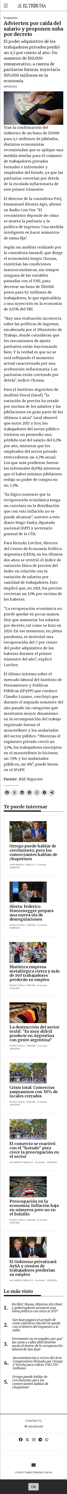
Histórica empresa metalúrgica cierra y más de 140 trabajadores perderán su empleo (34, 973)
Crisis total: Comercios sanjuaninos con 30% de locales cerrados (33, 1092)
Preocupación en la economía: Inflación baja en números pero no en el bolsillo (34, 1208)
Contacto (33, 1420)
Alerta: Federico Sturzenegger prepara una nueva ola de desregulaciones (31, 913)
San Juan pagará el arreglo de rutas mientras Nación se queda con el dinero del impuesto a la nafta (36, 1325)
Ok (33, 1487)
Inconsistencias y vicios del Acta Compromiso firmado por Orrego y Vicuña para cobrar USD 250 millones (37, 1363)
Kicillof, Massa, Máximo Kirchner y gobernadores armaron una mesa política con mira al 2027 (37, 1307)
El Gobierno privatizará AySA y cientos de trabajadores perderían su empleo (32, 1268)
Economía (10, 17)
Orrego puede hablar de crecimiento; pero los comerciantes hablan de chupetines (33, 852)
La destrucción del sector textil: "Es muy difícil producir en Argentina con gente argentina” (34, 1033)
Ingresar (35, 1426)
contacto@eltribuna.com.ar (33, 1472)
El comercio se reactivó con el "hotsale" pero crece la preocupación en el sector (34, 1150)
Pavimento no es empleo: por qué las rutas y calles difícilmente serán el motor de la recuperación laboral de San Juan (37, 1344)
